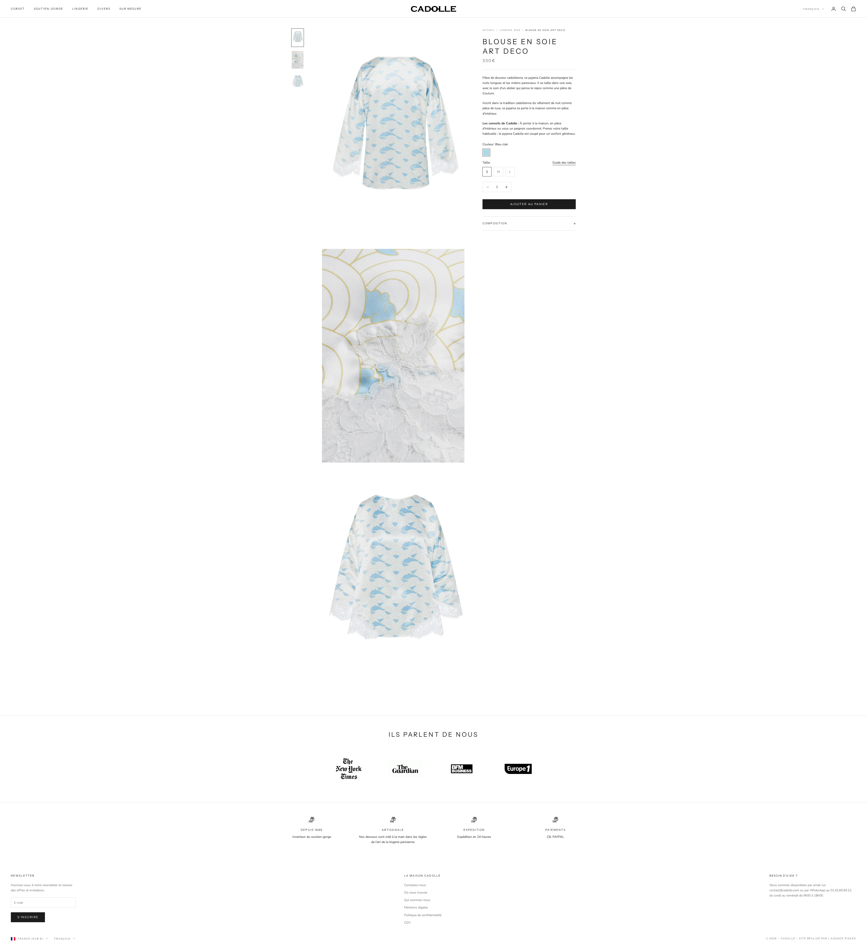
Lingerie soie (510, 30)
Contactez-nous (415, 885)
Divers (104, 8)
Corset (18, 8)
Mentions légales (416, 907)
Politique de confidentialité (422, 915)
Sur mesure (130, 8)
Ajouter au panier (529, 204)
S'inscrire (27, 917)
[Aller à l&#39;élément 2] (297, 60)
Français (811, 9)
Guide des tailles (564, 162)
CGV (407, 922)
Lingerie (80, 8)
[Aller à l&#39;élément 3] (297, 82)
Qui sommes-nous (417, 900)
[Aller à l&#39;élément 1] (297, 37)
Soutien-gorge (48, 8)
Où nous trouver (415, 892)
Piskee (850, 938)
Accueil (488, 30)
